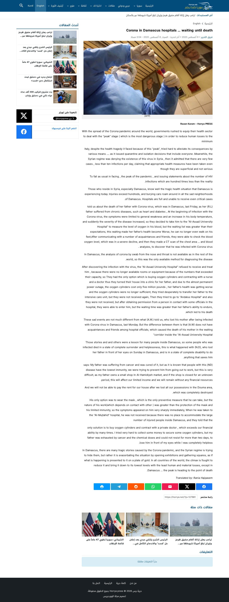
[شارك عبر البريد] (170, 487)
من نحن (133, 583)
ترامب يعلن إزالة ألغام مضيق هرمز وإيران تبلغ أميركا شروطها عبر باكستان (193, 543)
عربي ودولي (124, 6)
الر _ (193, 15)
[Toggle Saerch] (21, 6)
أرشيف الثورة (57, 6)
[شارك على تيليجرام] (119, 487)
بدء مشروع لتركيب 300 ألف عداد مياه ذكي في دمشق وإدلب (36, 93)
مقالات (111, 6)
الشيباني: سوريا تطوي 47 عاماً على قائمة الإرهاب (105, 542)
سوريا (139, 6)
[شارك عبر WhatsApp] (153, 487)
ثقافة (84, 6)
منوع (72, 6)
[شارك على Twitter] (187, 487)
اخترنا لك (97, 6)
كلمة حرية (121, 583)
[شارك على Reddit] (136, 487)
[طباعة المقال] (102, 487)
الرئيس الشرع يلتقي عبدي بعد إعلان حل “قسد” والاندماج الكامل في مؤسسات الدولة (148, 543)
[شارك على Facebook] (204, 487)
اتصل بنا (96, 583)
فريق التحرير (207, 37)
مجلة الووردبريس (111, 596)
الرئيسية (149, 6)
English (40, 6)
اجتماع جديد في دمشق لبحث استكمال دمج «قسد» (38, 79)
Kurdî (30, 6)
